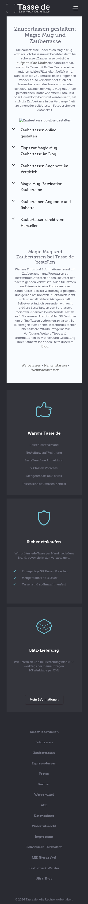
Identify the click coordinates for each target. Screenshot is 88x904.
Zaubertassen (44, 753)
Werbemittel (44, 795)
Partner (44, 784)
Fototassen (44, 742)
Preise (44, 774)
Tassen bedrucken (44, 732)
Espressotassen (44, 763)
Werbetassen (31, 365)
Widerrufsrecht (44, 826)
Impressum (44, 837)
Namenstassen (55, 365)
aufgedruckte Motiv (32, 63)
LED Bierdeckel (44, 858)
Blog (44, 346)
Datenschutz (44, 816)
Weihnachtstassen (45, 370)
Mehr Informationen (44, 699)
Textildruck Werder (44, 868)
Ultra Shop (44, 879)
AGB (44, 805)
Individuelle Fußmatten (44, 847)
